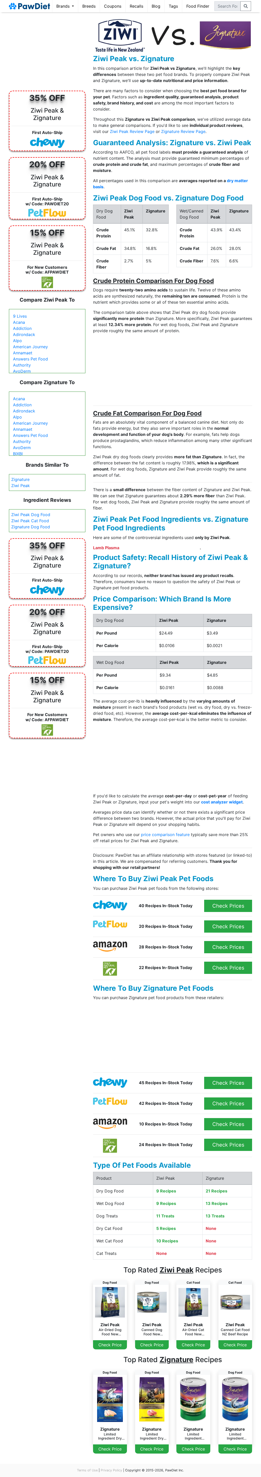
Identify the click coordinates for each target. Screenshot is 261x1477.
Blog (156, 6)
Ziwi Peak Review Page (132, 131)
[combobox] (227, 6)
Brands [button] (63, 6)
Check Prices (228, 906)
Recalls (136, 6)
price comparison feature (165, 834)
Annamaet (22, 352)
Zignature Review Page (183, 131)
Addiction (22, 328)
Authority (22, 365)
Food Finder (197, 6)
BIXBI (18, 453)
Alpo (17, 340)
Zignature (20, 479)
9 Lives (20, 316)
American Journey (30, 346)
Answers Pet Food (30, 358)
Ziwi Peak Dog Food (30, 514)
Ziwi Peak (20, 485)
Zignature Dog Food (30, 526)
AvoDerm (22, 371)
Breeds (89, 6)
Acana (19, 322)
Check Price (110, 1344)
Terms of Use (87, 1470)
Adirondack (24, 334)
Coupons (112, 6)
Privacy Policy (111, 1470)
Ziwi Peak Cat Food (30, 520)
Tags (173, 6)
